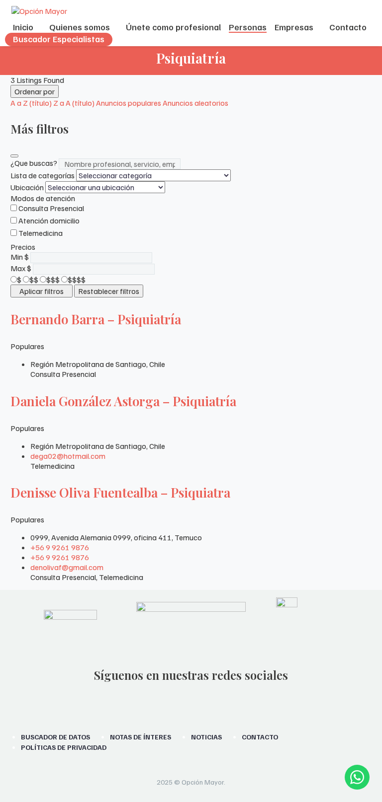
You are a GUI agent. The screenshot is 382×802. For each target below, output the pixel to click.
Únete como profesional (173, 26)
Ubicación (27, 187)
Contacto (348, 26)
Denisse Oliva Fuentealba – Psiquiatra (120, 492)
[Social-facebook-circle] (178, 704)
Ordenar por (34, 91)
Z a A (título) (74, 103)
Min (16, 257)
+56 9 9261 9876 (59, 547)
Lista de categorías (42, 175)
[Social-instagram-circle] (152, 704)
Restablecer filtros (108, 291)
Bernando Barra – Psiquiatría (95, 319)
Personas (248, 26)
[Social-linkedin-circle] (230, 704)
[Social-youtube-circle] (204, 704)
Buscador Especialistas (58, 38)
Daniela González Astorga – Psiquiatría (123, 401)
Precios (22, 247)
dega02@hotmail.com (67, 456)
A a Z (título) (31, 103)
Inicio (23, 26)
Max (17, 268)
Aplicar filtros (41, 291)
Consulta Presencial (51, 208)
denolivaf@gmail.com (66, 567)
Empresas (294, 26)
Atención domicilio (49, 220)
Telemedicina (40, 233)
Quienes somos (79, 26)
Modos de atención (42, 198)
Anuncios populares (128, 103)
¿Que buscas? (33, 163)
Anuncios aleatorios (195, 103)
